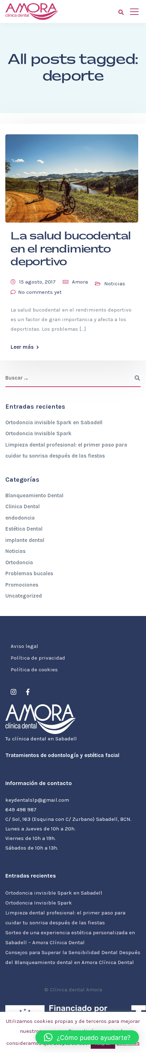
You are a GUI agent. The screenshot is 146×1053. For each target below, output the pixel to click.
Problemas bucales (29, 573)
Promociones (21, 585)
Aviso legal (24, 646)
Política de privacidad (38, 658)
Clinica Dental (22, 506)
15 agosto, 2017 (37, 282)
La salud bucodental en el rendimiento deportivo (71, 249)
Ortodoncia (19, 562)
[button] (87, 1037)
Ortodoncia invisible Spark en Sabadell (53, 422)
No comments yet (40, 292)
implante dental (24, 540)
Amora (80, 282)
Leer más (22, 347)
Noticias (114, 283)
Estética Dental (24, 529)
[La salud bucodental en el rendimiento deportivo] (72, 175)
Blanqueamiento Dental (34, 495)
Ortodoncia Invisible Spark (38, 433)
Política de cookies (34, 669)
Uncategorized (23, 596)
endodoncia (20, 518)
